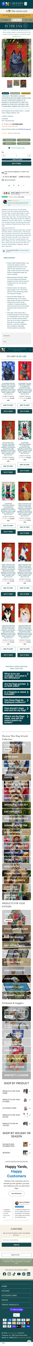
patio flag (15, 234)
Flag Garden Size (9, 227)
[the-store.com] (16, 20)
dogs (22, 225)
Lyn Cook (11, 212)
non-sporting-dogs (21, 232)
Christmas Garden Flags (17, 205)
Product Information (9, 250)
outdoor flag (8, 234)
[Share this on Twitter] (9, 177)
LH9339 (7, 232)
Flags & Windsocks (10, 220)
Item (5, 333)
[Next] (30, 54)
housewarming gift (20, 231)
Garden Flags (13, 210)
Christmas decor (17, 223)
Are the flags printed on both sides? (15, 677)
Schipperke (8, 216)
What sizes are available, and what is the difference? (15, 667)
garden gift (5, 229)
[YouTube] (19, 1266)
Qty (3, 144)
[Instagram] (9, 1266)
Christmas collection (7, 223)
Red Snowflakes (12, 236)
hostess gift (11, 231)
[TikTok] (14, 1266)
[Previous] (3, 54)
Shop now (8, 741)
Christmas (10, 203)
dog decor (9, 225)
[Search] (26, 20)
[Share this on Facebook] (14, 177)
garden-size (11, 229)
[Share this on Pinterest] (19, 177)
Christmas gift (26, 223)
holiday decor (25, 229)
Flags (4, 210)
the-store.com (12, 1325)
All (18, 201)
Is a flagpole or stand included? (15, 685)
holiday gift (5, 231)
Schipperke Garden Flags (18, 216)
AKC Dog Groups (12, 201)
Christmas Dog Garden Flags (21, 203)
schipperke (20, 236)
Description (7, 327)
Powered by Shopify (24, 1329)
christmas (28, 222)
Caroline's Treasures (7, 108)
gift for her (18, 229)
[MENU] (1, 20)
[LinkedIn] (28, 1266)
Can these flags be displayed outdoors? (15, 693)
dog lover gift (16, 225)
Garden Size (21, 210)
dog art (4, 225)
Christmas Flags (6, 205)
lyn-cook (12, 232)
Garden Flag (27, 227)
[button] (3, 3)
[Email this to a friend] (23, 177)
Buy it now (16, 155)
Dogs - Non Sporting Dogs (20, 208)
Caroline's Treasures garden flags (16, 222)
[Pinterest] (23, 1266)
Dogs (10, 208)
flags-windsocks (19, 227)
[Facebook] (4, 1266)
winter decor (8, 238)
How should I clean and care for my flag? (15, 701)
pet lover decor (23, 234)
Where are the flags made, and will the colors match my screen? (14, 711)
